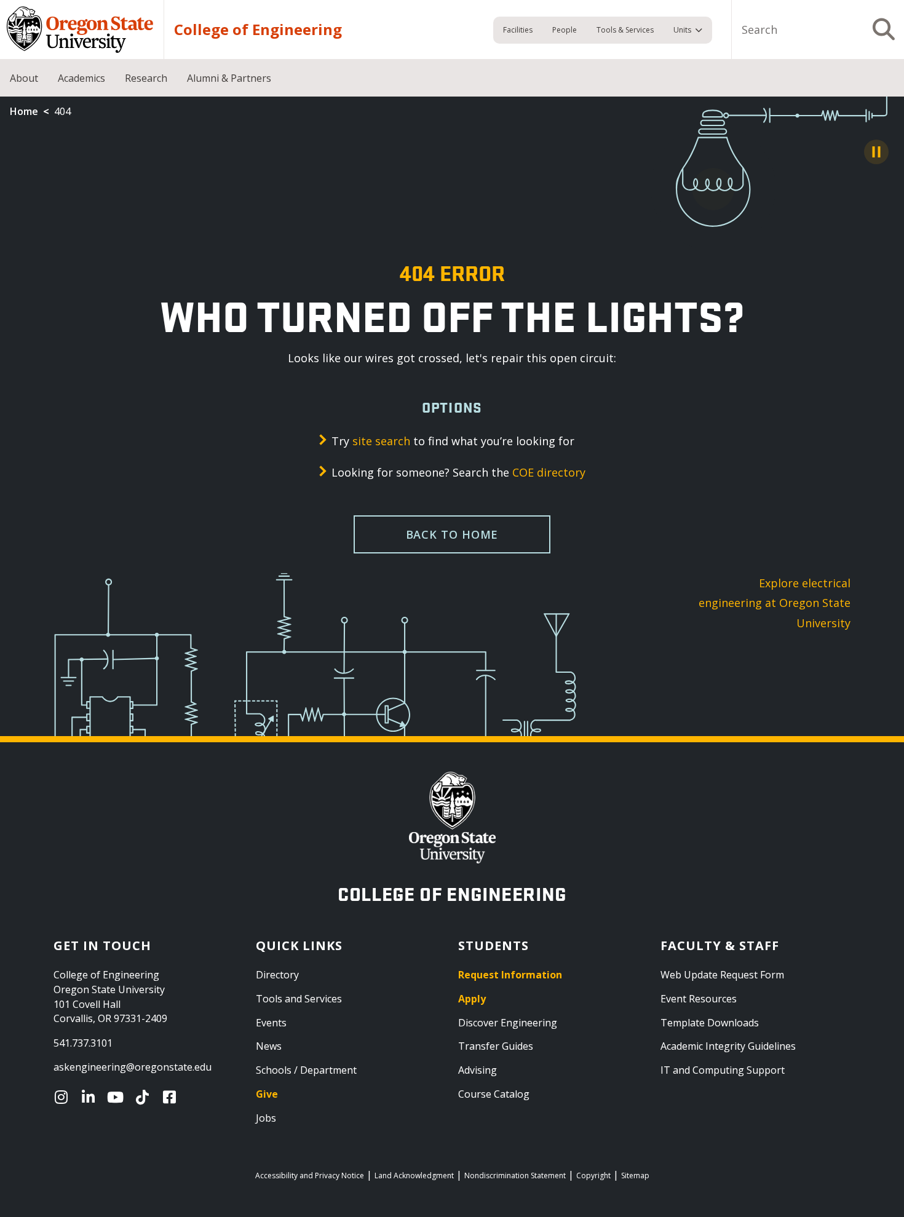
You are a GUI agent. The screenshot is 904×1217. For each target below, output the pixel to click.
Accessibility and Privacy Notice (309, 1175)
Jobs (266, 1118)
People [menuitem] (564, 30)
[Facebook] (172, 1097)
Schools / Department (306, 1070)
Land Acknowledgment (414, 1175)
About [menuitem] (24, 78)
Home (24, 111)
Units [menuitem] (682, 30)
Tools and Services (299, 998)
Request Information (510, 974)
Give (267, 1094)
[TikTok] (145, 1097)
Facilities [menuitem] (518, 30)
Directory (277, 974)
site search (381, 441)
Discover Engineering (507, 1022)
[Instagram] (64, 1097)
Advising (477, 1070)
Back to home (452, 534)
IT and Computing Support (722, 1070)
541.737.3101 (83, 1043)
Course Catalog (493, 1094)
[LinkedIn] (91, 1097)
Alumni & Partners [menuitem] (229, 78)
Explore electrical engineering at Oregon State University (774, 603)
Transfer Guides (495, 1046)
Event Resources (698, 998)
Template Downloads (709, 1022)
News (269, 1046)
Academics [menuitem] (81, 78)
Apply (472, 998)
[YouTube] (118, 1097)
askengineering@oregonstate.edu (133, 1067)
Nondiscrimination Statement (515, 1175)
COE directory (548, 472)
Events (271, 1022)
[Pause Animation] (876, 152)
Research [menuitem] (146, 78)
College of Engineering (258, 29)
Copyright (593, 1175)
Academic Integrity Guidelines (728, 1046)
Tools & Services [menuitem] (625, 30)
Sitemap (635, 1175)
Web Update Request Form (722, 974)
